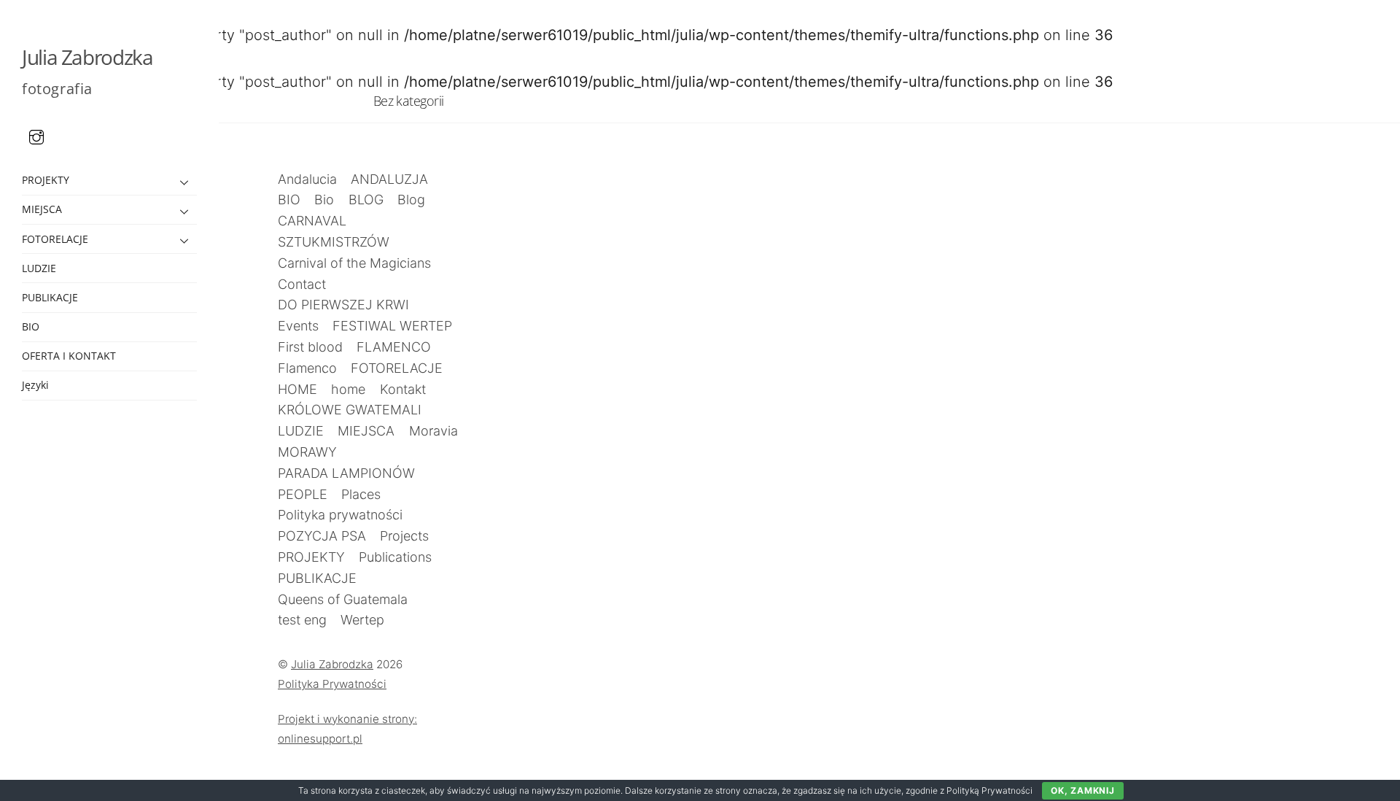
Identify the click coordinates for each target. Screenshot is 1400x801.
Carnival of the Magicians (354, 263)
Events (298, 325)
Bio (324, 199)
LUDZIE (39, 268)
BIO (30, 326)
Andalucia (307, 179)
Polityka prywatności (340, 514)
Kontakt (403, 389)
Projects (404, 535)
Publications (395, 557)
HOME (297, 389)
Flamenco (307, 368)
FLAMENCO (394, 347)
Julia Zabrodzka (332, 664)
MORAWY (307, 452)
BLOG (366, 199)
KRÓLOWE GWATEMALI (349, 409)
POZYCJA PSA (322, 535)
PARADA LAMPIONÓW (346, 473)
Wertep (362, 619)
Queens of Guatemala (343, 599)
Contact (302, 284)
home (348, 389)
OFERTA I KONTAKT (69, 356)
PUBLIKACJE (50, 297)
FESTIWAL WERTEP (392, 325)
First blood (310, 347)
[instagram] (36, 135)
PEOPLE (302, 494)
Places (361, 494)
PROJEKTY (45, 180)
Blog (411, 199)
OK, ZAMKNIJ (1083, 790)
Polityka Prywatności (332, 684)
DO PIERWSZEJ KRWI (343, 304)
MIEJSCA (42, 209)
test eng (302, 619)
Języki (35, 385)
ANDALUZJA (389, 179)
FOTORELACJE (55, 239)
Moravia (433, 430)
